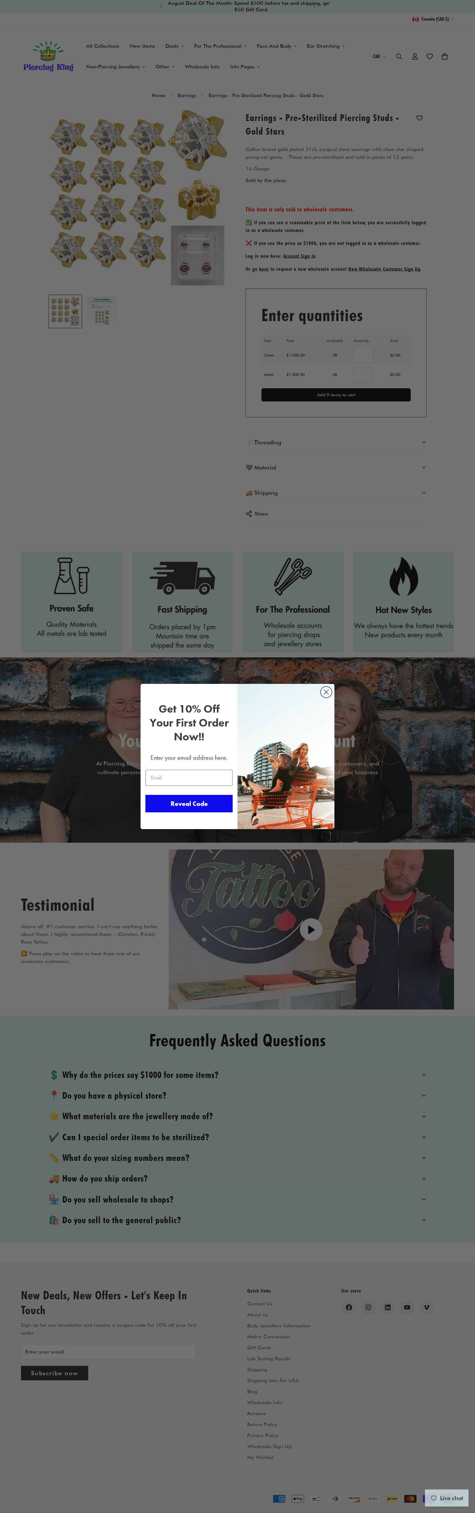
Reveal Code (189, 803)
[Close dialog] (326, 692)
